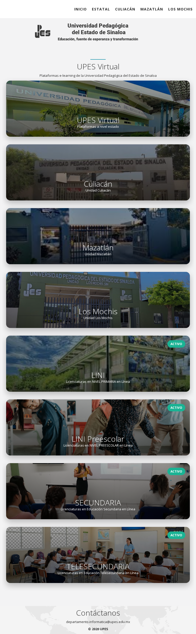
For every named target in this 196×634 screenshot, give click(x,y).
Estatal (101, 9)
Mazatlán (151, 9)
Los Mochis (180, 9)
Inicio (80, 9)
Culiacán (125, 9)
